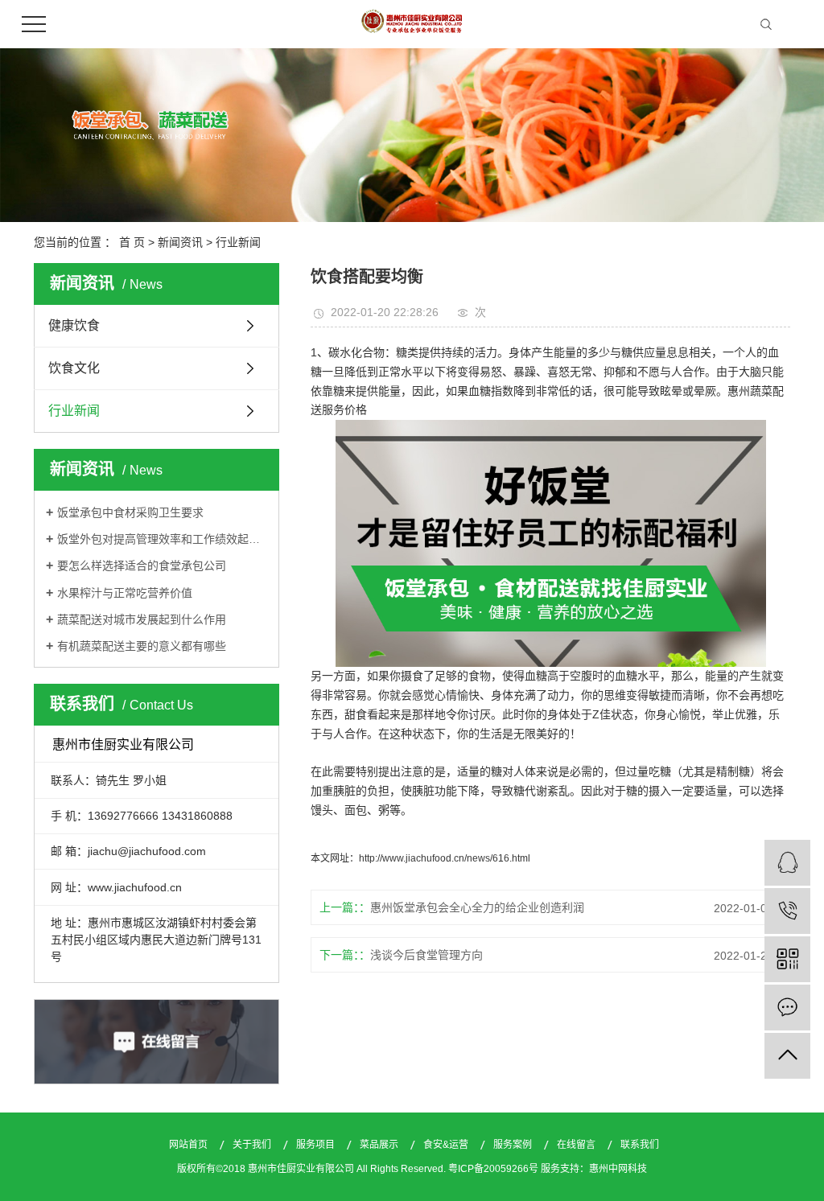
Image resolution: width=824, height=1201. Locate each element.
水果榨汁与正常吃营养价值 (124, 592)
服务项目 (316, 1144)
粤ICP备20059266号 (493, 1168)
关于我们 (253, 1144)
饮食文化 (74, 368)
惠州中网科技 (618, 1168)
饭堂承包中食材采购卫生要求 (130, 512)
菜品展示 (380, 1144)
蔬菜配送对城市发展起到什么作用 (141, 619)
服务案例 (513, 1144)
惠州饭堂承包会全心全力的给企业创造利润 (477, 907)
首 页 (132, 242)
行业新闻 (238, 242)
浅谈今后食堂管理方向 (426, 954)
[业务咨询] (787, 863)
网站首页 (189, 1144)
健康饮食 (74, 325)
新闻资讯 (180, 242)
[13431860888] (787, 911)
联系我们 (639, 1144)
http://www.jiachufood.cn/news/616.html (444, 858)
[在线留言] (787, 1007)
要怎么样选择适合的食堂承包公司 (141, 565)
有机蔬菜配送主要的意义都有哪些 (141, 646)
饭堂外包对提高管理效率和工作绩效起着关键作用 (162, 539)
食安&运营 (447, 1144)
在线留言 (577, 1144)
